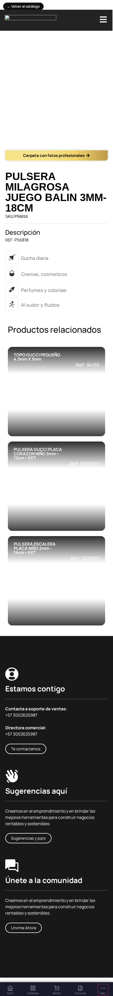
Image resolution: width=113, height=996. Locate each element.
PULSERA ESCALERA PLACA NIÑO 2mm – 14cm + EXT (34, 548)
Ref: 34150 (87, 365)
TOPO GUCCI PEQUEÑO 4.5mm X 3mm (37, 357)
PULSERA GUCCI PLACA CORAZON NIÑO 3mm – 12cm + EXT (38, 453)
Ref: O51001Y (85, 558)
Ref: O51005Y (84, 463)
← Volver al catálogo (23, 6)
